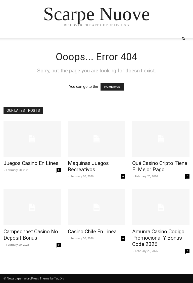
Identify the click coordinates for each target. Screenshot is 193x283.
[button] (183, 39)
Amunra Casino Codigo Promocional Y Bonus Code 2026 (158, 238)
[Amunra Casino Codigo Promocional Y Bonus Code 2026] (160, 207)
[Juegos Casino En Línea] (32, 139)
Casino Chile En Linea (92, 232)
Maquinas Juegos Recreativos (88, 166)
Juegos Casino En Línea (31, 163)
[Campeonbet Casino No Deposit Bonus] (32, 207)
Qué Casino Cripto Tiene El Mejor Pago (159, 166)
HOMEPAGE (112, 87)
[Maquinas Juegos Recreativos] (96, 139)
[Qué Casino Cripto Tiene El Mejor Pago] (160, 139)
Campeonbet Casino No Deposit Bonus (31, 235)
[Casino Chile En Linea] (96, 207)
